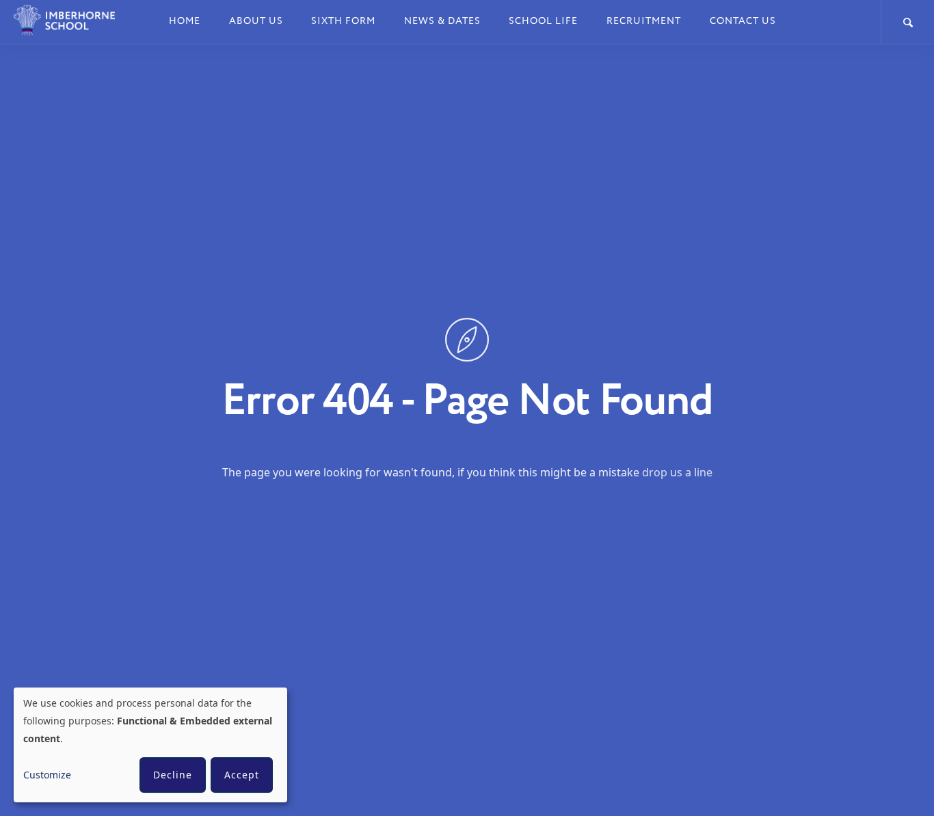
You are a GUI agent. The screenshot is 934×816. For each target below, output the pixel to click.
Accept (241, 774)
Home (184, 20)
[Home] (73, 20)
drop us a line (677, 471)
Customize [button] (47, 774)
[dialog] (150, 745)
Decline (172, 774)
